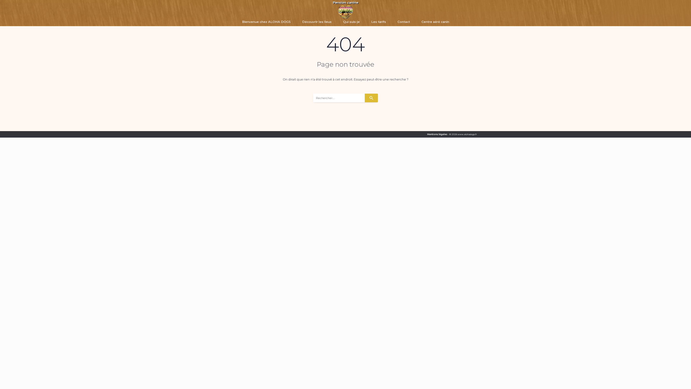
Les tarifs (378, 22)
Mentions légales (437, 134)
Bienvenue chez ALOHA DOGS (266, 22)
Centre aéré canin (435, 22)
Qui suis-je (351, 22)
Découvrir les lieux (317, 22)
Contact (404, 22)
